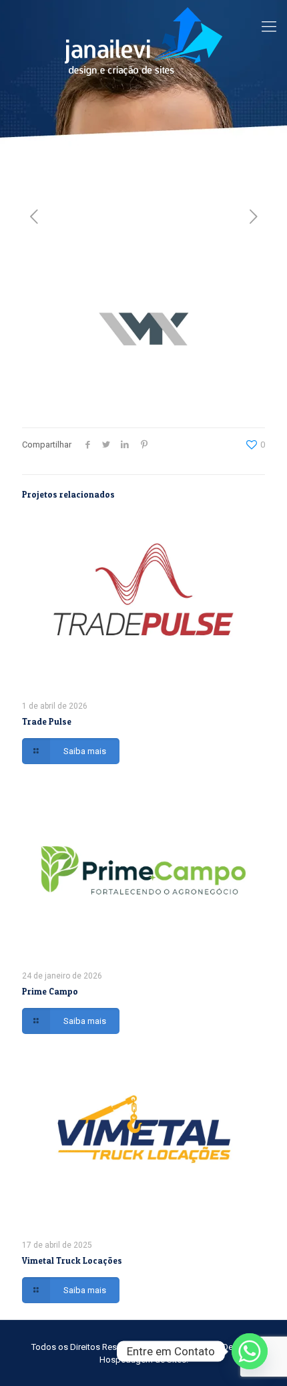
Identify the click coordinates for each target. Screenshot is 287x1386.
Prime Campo (50, 991)
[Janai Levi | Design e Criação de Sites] (143, 41)
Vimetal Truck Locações (72, 1260)
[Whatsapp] (250, 1351)
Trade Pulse (46, 721)
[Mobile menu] (269, 26)
